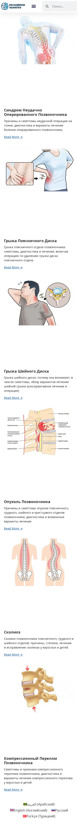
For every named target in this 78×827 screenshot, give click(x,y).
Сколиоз (12, 632)
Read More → (13, 136)
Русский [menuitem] (61, 810)
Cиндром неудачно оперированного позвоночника (35, 112)
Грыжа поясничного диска (30, 240)
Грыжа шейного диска (26, 371)
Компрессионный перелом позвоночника (30, 760)
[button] (33, 6)
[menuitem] (39, 804)
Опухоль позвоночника (27, 501)
